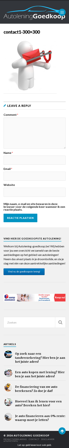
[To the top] (62, 430)
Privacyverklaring (15, 439)
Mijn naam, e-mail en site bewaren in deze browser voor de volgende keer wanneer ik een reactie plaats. (34, 206)
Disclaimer (47, 439)
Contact (34, 439)
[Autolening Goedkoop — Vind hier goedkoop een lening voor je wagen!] (35, 12)
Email (8, 168)
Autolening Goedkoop (31, 435)
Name (8, 152)
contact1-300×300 (22, 32)
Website (9, 184)
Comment (11, 114)
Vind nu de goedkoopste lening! (24, 271)
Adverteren (11, 441)
